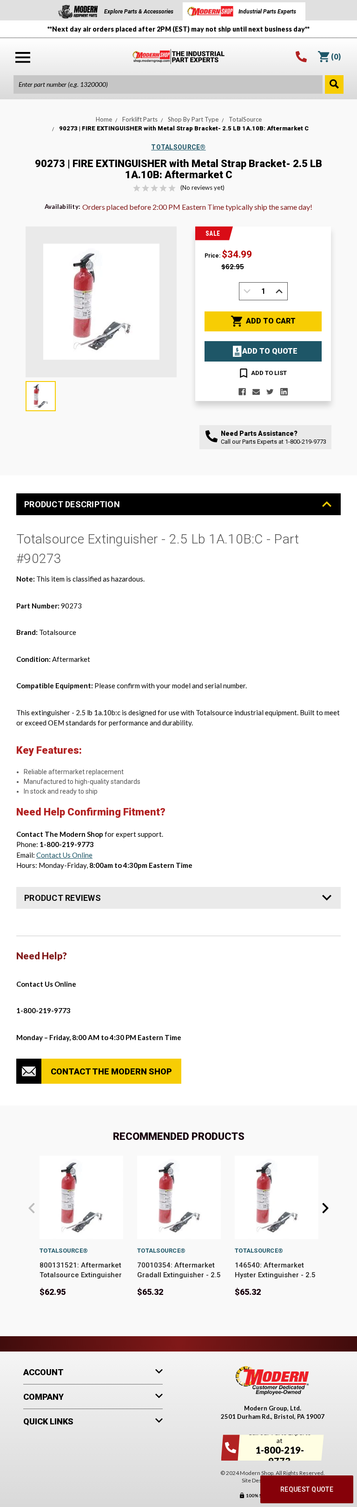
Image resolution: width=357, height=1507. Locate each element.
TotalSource (245, 119)
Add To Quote (270, 351)
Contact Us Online (64, 855)
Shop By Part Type (193, 119)
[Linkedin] (284, 391)
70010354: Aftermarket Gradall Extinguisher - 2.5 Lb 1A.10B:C (179, 1275)
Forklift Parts (140, 119)
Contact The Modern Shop (111, 1071)
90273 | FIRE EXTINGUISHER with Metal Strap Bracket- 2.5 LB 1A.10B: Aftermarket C (184, 128)
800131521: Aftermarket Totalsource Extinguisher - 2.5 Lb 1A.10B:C (81, 1275)
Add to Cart (271, 321)
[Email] (256, 391)
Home (104, 119)
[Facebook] (242, 391)
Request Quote (306, 1489)
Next (325, 1208)
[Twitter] (270, 391)
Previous (31, 1208)
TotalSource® (64, 1250)
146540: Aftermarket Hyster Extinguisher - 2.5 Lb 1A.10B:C (275, 1275)
